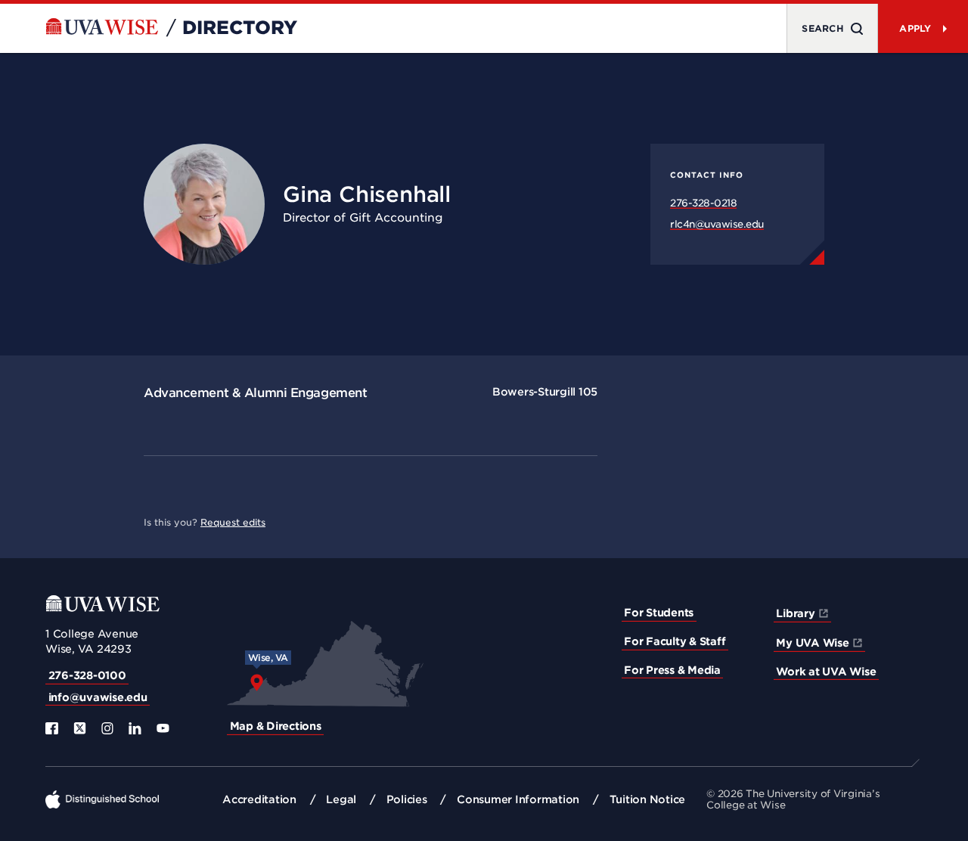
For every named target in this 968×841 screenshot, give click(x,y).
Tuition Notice (648, 799)
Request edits (232, 522)
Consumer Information (518, 799)
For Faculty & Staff (674, 641)
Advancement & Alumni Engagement (255, 393)
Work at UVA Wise (826, 672)
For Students (658, 613)
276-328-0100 (87, 675)
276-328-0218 (703, 203)
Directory (239, 28)
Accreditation (259, 799)
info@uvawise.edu (97, 697)
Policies (406, 799)
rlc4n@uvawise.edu (717, 224)
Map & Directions (275, 726)
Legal (341, 799)
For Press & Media (672, 670)
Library (795, 613)
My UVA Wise (812, 643)
